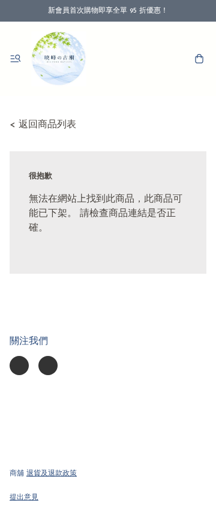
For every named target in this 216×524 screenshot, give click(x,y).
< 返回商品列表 (43, 125)
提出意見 (24, 497)
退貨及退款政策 (51, 473)
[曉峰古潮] (58, 58)
